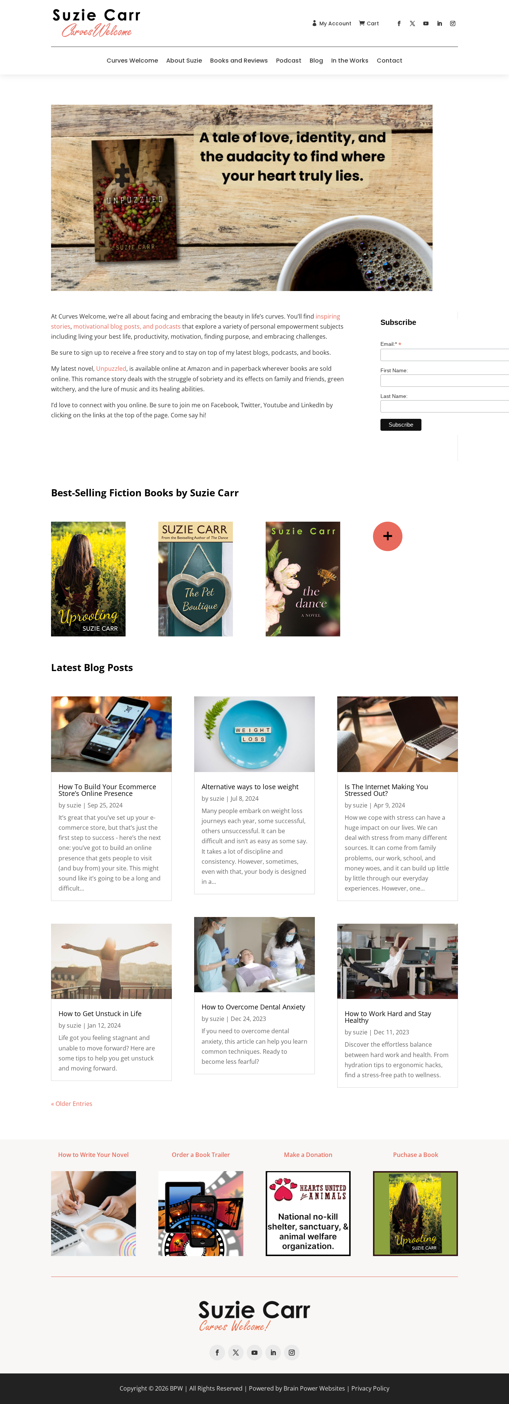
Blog (316, 60)
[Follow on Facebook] (399, 23)
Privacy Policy (370, 1388)
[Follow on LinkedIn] (439, 23)
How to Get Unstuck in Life (100, 1013)
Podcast (288, 60)
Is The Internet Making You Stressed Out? (386, 790)
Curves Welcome (132, 60)
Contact (389, 60)
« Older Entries (71, 1104)
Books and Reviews (239, 60)
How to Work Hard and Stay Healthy (388, 1017)
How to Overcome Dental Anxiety (253, 1006)
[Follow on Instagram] (453, 23)
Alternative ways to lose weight (250, 786)
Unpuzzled (111, 368)
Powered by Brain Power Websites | (300, 1388)
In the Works (350, 60)
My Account (335, 23)
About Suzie (184, 60)
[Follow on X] (412, 23)
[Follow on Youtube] (426, 23)
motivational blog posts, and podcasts (127, 326)
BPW (176, 1388)
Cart (373, 23)
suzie (74, 805)
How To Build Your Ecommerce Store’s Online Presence (107, 790)
